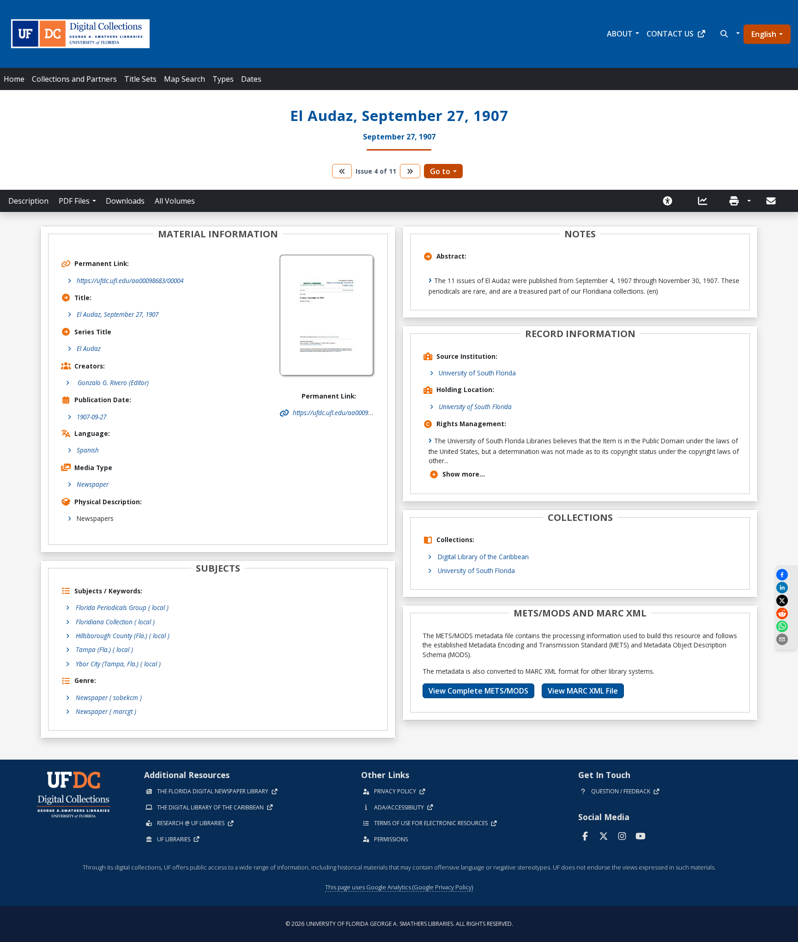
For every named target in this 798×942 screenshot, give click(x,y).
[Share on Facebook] (786, 574)
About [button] (620, 34)
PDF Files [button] (74, 201)
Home (14, 79)
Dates (251, 79)
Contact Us (670, 34)
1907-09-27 (91, 416)
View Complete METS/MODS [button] (478, 691)
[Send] (771, 200)
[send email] (786, 639)
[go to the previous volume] (342, 171)
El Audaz (89, 348)
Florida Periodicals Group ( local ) (122, 607)
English (763, 34)
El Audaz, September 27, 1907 (117, 314)
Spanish (88, 450)
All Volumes (175, 201)
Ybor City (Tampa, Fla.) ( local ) (118, 663)
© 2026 (399, 924)
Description (28, 201)
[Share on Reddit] (786, 613)
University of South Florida (477, 372)
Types (223, 79)
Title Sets (140, 79)
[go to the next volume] (410, 171)
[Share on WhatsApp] (786, 626)
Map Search (184, 79)
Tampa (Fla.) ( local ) (104, 649)
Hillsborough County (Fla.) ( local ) (122, 635)
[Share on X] (786, 600)
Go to (440, 171)
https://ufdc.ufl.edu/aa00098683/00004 (130, 280)
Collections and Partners (74, 79)
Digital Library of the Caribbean (483, 556)
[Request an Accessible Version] (670, 201)
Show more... (463, 474)
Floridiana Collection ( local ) (115, 621)
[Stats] (705, 201)
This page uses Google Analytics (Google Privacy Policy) (399, 887)
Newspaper (93, 484)
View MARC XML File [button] (583, 691)
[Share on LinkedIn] (786, 587)
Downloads (125, 201)
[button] (729, 33)
